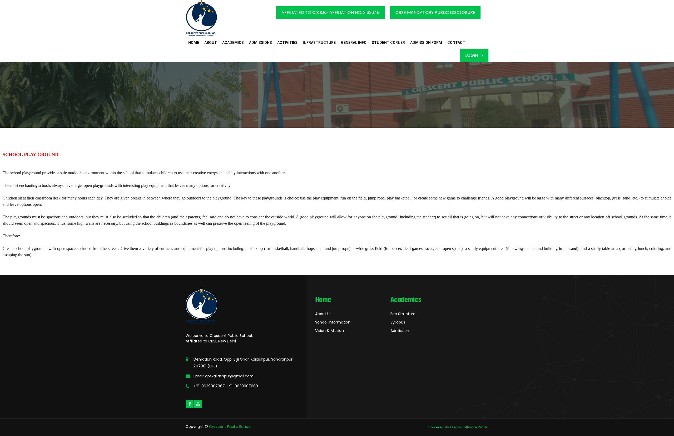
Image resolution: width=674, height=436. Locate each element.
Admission (399, 330)
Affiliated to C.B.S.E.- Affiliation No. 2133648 (330, 12)
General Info (353, 42)
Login (472, 55)
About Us (323, 313)
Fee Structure (402, 313)
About (210, 42)
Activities (287, 42)
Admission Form (426, 42)
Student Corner (388, 42)
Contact (456, 42)
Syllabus (397, 322)
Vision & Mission (329, 330)
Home (193, 42)
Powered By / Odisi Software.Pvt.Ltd (458, 427)
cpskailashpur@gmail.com (229, 376)
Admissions (260, 42)
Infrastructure (319, 42)
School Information (332, 322)
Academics (233, 42)
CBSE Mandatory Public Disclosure (435, 12)
